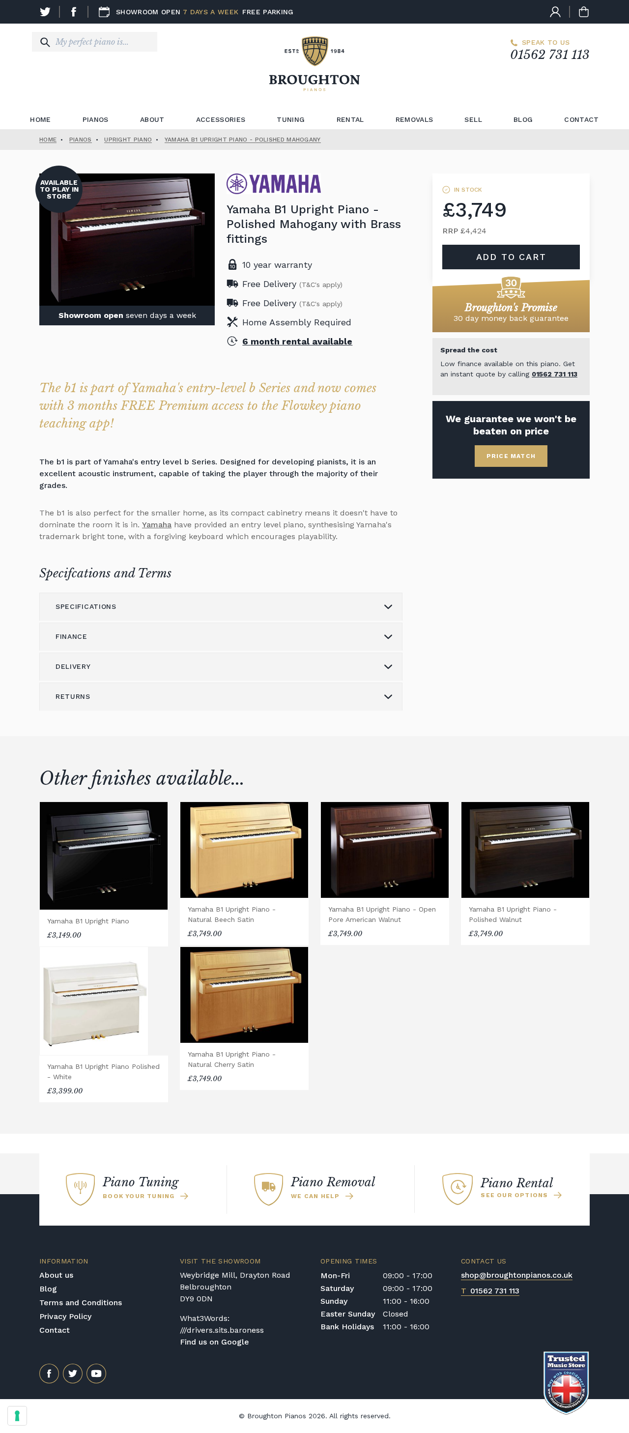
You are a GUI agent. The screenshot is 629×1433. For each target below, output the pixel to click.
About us (56, 1275)
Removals (414, 119)
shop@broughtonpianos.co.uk (516, 1275)
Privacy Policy (65, 1316)
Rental (350, 119)
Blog (523, 119)
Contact (581, 119)
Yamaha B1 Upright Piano (88, 921)
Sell (473, 119)
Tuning (291, 119)
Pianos (96, 119)
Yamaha (157, 524)
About (152, 119)
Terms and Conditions (80, 1302)
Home (40, 119)
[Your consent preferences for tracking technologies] (17, 1415)
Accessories (221, 119)
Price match (511, 456)
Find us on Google (214, 1342)
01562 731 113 (550, 55)
